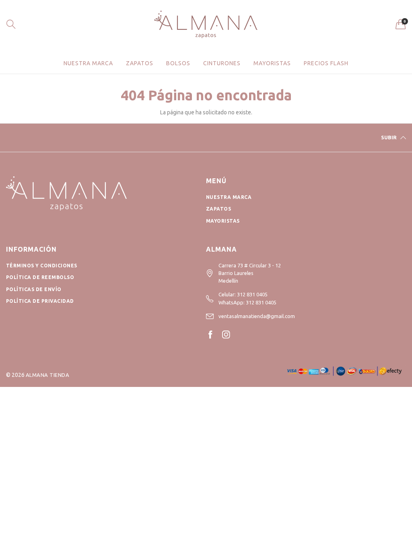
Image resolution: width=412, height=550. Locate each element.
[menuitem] (88, 63)
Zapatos (139, 63)
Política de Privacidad (40, 301)
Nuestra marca (88, 63)
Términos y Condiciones (41, 265)
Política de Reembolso (40, 277)
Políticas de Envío (34, 289)
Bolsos (178, 63)
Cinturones (222, 63)
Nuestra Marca (228, 197)
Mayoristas (272, 63)
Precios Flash (326, 63)
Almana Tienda (47, 375)
